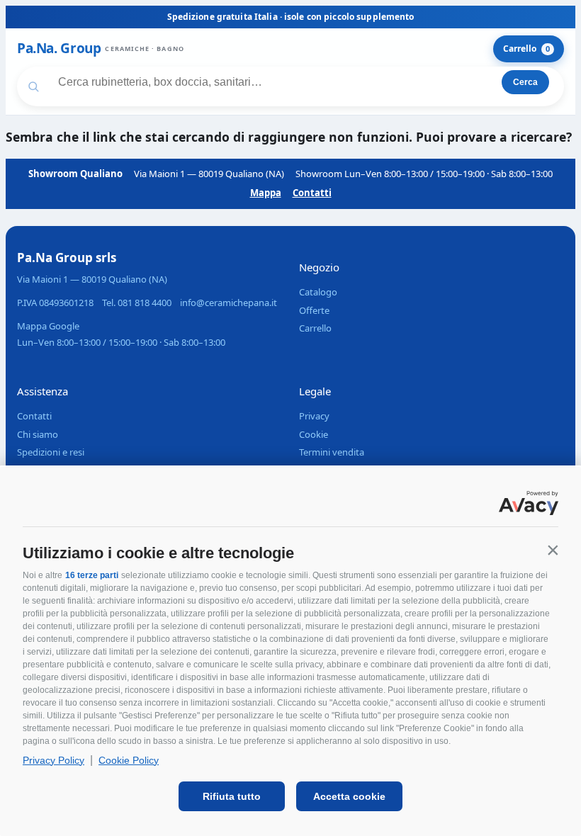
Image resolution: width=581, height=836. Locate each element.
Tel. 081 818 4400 (136, 302)
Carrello (526, 49)
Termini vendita (331, 452)
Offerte (314, 310)
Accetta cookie (349, 796)
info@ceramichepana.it (228, 302)
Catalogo (318, 292)
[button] (552, 549)
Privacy (314, 415)
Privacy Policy (53, 760)
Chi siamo (37, 434)
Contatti (312, 192)
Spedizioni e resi (50, 452)
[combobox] (263, 82)
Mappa (265, 192)
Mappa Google (48, 326)
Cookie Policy (128, 760)
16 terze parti (91, 575)
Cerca (525, 82)
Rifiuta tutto (232, 796)
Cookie (313, 434)
